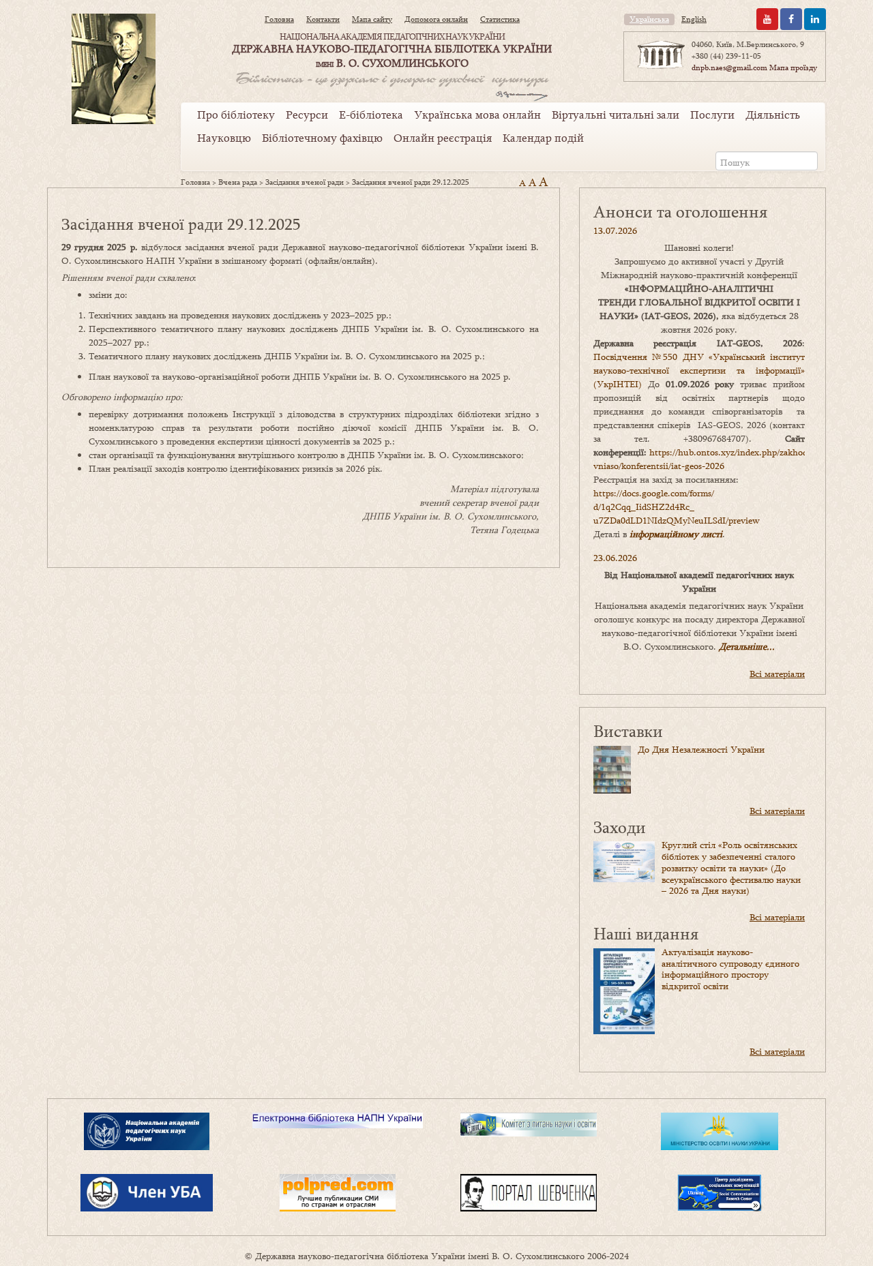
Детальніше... (747, 646)
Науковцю (224, 137)
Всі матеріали (777, 673)
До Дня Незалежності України (701, 749)
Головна (279, 19)
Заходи (619, 826)
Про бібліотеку (236, 114)
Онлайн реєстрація (443, 137)
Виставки (628, 730)
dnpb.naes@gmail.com (729, 67)
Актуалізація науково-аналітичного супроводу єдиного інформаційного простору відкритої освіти (730, 969)
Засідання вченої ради (304, 182)
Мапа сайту (372, 19)
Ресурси (307, 114)
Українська (649, 19)
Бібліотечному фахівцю (322, 137)
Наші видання (645, 933)
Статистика (500, 19)
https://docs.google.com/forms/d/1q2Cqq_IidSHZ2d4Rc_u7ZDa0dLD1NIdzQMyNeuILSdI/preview (676, 506)
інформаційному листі (676, 534)
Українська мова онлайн (477, 114)
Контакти (323, 19)
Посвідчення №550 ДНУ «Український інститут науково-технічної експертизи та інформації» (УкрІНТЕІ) (699, 370)
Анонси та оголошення (680, 211)
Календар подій (543, 137)
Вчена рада (237, 182)
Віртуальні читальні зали (615, 114)
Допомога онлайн (436, 19)
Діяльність (772, 114)
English (694, 19)
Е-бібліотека (371, 114)
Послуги (712, 114)
